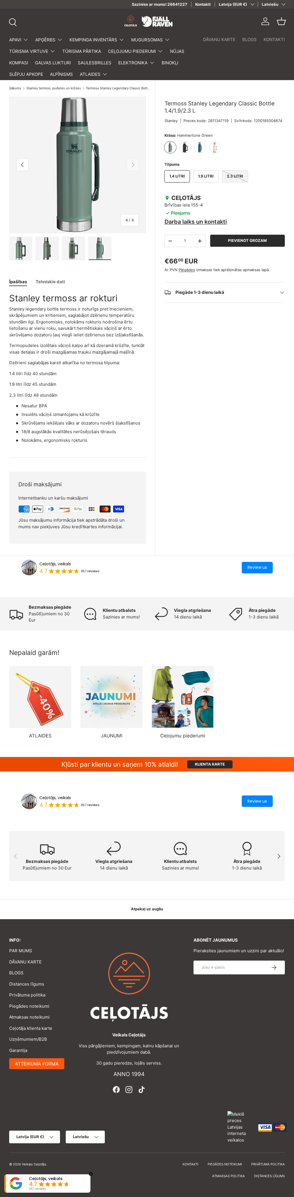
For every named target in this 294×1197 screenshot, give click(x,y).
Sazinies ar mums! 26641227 (159, 4)
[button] (281, 21)
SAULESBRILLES (94, 62)
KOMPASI (18, 62)
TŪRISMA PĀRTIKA (81, 51)
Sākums (15, 88)
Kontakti (203, 4)
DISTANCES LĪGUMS (269, 1176)
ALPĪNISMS (61, 74)
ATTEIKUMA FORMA (37, 1064)
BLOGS (249, 39)
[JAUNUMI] (111, 697)
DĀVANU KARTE (219, 39)
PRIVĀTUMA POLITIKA (268, 1164)
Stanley (171, 120)
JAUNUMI (111, 736)
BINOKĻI (170, 62)
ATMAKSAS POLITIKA (228, 1176)
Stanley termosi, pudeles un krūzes (53, 88)
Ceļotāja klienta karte (30, 1028)
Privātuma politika (27, 995)
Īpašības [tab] (18, 281)
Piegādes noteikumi (29, 1006)
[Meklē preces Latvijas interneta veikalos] (240, 1126)
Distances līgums (26, 984)
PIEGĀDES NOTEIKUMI (225, 1164)
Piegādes (187, 269)
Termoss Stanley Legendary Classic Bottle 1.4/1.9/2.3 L (118, 88)
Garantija (18, 1050)
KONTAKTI (274, 39)
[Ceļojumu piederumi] (182, 697)
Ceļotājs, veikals (55, 564)
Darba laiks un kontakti (196, 221)
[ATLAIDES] (40, 697)
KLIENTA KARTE (210, 764)
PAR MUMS (20, 950)
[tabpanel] (77, 368)
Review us (257, 567)
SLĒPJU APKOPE (26, 74)
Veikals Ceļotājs (34, 1164)
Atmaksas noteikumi (29, 1017)
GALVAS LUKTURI (53, 62)
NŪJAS (177, 51)
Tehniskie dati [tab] (50, 281)
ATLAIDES (40, 736)
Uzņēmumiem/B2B (28, 1039)
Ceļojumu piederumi (182, 736)
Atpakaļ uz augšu (147, 909)
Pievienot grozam (247, 240)
